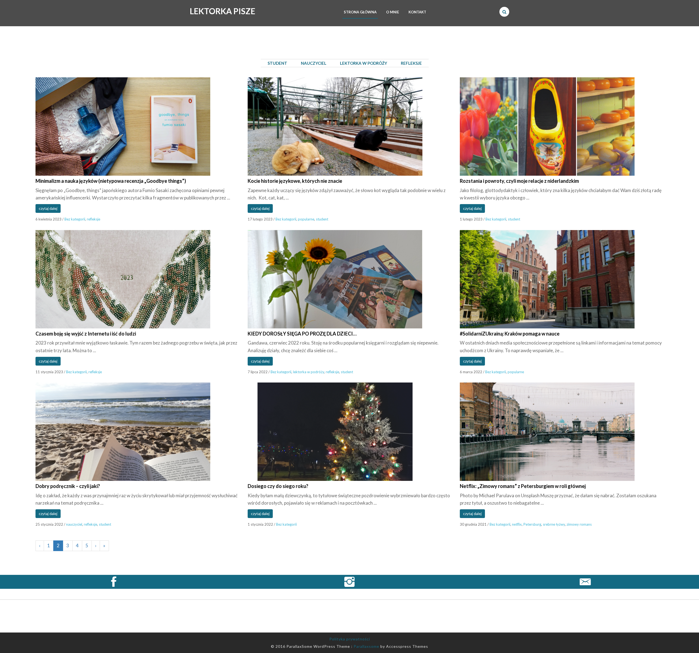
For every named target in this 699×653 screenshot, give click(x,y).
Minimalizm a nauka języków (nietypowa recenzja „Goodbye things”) (110, 181)
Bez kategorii (74, 219)
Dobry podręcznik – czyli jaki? (67, 486)
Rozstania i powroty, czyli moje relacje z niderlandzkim (519, 181)
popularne (306, 219)
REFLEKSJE (411, 63)
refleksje (93, 219)
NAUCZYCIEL (313, 63)
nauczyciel (74, 524)
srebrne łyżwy (554, 524)
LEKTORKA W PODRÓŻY (363, 63)
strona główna (360, 12)
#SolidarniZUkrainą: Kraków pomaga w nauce (509, 334)
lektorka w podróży (308, 372)
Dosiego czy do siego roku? (278, 486)
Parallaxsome (366, 646)
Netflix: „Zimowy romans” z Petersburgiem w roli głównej (523, 486)
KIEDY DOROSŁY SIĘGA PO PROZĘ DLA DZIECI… (302, 334)
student (322, 219)
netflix (517, 524)
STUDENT (277, 63)
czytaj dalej (48, 208)
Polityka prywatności (349, 639)
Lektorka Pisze (222, 11)
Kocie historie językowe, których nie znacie (295, 181)
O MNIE (392, 12)
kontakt (417, 12)
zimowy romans (579, 524)
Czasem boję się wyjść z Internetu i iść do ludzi (85, 334)
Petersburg (532, 524)
